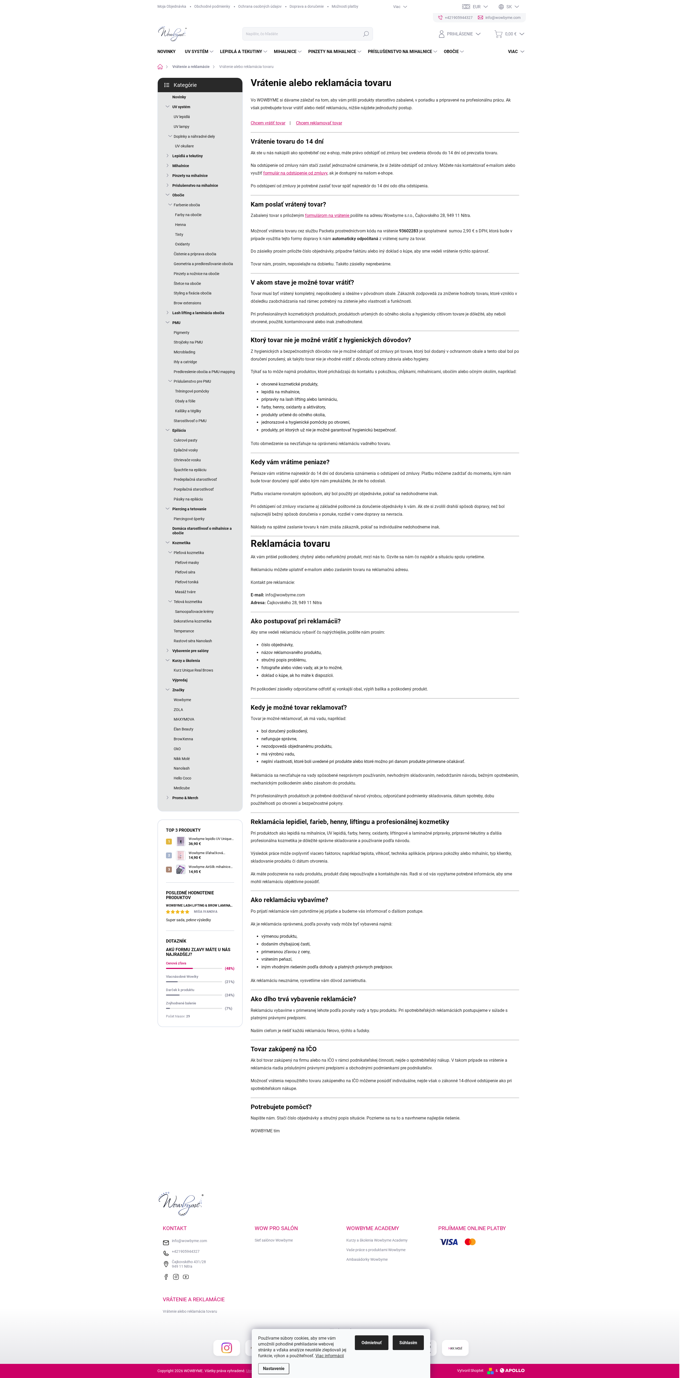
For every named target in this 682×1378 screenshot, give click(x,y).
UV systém (181, 107)
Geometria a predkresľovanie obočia (203, 264)
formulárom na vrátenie (327, 215)
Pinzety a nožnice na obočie (196, 274)
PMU (176, 323)
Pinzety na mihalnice (190, 175)
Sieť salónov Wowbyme (274, 1240)
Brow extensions (187, 303)
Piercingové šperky (189, 519)
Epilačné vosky (186, 450)
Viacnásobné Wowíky (182, 977)
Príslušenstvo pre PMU (192, 381)
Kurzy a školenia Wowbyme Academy (377, 1240)
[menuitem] (168, 52)
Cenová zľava (176, 963)
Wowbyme (182, 700)
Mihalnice (180, 166)
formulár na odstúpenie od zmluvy (295, 173)
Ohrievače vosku (187, 460)
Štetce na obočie (187, 283)
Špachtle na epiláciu (190, 470)
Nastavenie (274, 1368)
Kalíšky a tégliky (188, 411)
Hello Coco (182, 778)
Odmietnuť (372, 1342)
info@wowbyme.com (189, 1241)
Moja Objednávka (171, 6)
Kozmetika (181, 543)
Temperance (184, 631)
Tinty (179, 234)
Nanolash (182, 768)
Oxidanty (182, 244)
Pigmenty (181, 332)
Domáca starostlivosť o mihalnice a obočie (202, 530)
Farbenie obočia (187, 205)
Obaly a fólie (185, 401)
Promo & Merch (185, 798)
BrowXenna (183, 739)
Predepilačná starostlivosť (195, 479)
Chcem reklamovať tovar (319, 123)
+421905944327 (186, 1251)
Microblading (184, 352)
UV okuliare (184, 146)
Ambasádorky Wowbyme (367, 1259)
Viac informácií (329, 1355)
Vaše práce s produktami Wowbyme (375, 1250)
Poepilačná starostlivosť (194, 489)
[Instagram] (177, 1276)
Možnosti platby (345, 6)
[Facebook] (167, 1276)
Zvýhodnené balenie (181, 1003)
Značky (178, 690)
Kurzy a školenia (186, 660)
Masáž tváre (185, 592)
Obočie (178, 195)
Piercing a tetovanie (189, 509)
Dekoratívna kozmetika (193, 621)
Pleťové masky (187, 562)
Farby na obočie (188, 215)
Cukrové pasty (185, 440)
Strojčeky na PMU (188, 342)
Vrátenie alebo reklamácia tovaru (190, 1311)
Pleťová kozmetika (189, 553)
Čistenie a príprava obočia (195, 254)
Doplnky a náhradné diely (194, 136)
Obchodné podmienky (212, 6)
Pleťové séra (185, 572)
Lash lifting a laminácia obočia (198, 313)
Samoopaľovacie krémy (194, 611)
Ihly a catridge (185, 362)
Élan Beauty (183, 729)
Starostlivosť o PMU (190, 421)
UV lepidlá (182, 117)
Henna (180, 225)
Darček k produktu (180, 990)
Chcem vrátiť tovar (268, 123)
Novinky (179, 97)
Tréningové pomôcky (192, 391)
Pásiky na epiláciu (188, 499)
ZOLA (178, 710)
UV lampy (181, 126)
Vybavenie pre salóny (190, 651)
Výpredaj (180, 680)
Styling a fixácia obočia (193, 293)
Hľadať (366, 34)
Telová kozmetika (188, 602)
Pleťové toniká (186, 582)
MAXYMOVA (184, 719)
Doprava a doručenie (307, 6)
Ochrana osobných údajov (260, 6)
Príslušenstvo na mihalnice (195, 185)
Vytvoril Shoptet (470, 1370)
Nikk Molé (182, 759)
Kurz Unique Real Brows (193, 670)
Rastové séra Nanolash (193, 641)
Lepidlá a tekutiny (187, 156)
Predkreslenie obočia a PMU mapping (204, 372)
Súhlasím (408, 1342)
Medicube (182, 788)
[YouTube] (187, 1276)
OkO (177, 749)
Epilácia (179, 430)
